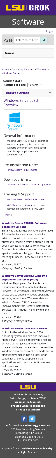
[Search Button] (43, 40)
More (8, 214)
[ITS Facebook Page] (24, 418)
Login (49, 31)
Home (5, 69)
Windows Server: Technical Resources (26, 199)
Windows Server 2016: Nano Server (24, 328)
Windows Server (11, 73)
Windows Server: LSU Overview (21, 102)
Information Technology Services (28, 425)
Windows (41, 69)
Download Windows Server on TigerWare (29, 184)
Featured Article (17, 93)
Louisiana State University (37, 448)
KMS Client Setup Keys (18, 205)
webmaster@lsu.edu (28, 402)
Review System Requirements (22, 169)
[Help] (10, 40)
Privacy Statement (28, 409)
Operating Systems (23, 69)
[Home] (6, 40)
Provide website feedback (28, 405)
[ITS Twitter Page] (32, 418)
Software (28, 21)
